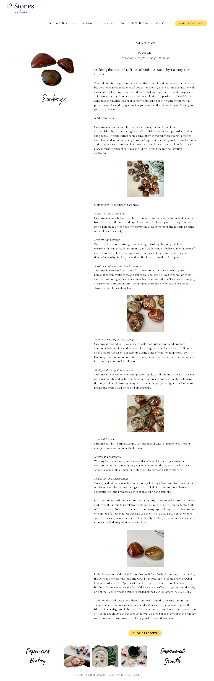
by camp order (172, 578)
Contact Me (107, 23)
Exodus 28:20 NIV (148, 574)
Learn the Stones (83, 23)
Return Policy (57, 23)
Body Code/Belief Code (135, 23)
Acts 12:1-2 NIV (183, 591)
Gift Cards (163, 23)
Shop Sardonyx (145, 633)
